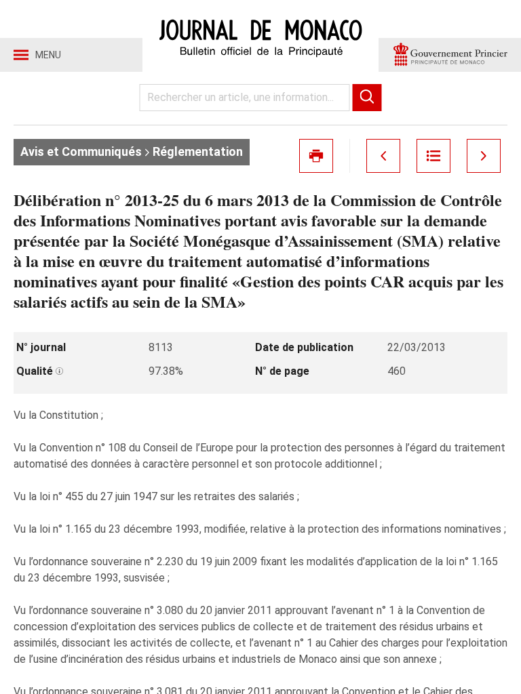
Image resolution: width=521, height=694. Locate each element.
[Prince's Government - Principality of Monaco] (450, 55)
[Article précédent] (383, 156)
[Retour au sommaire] (433, 156)
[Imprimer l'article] (316, 156)
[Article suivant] (484, 156)
